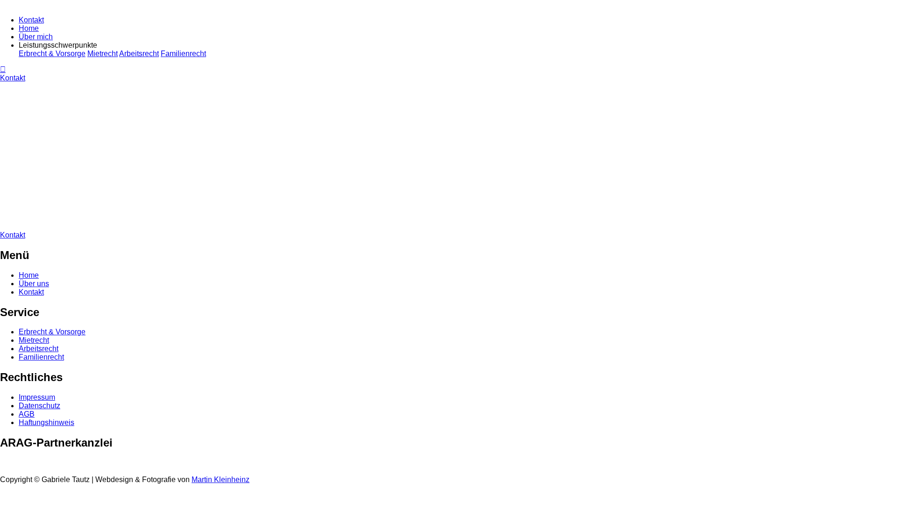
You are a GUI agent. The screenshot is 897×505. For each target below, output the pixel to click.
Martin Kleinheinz (220, 479)
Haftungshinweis (46, 422)
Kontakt (31, 20)
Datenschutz (39, 406)
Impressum (37, 397)
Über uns (34, 284)
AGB (27, 414)
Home (29, 28)
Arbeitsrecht (139, 54)
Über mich (36, 37)
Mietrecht (102, 54)
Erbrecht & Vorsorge (52, 54)
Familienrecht (183, 54)
